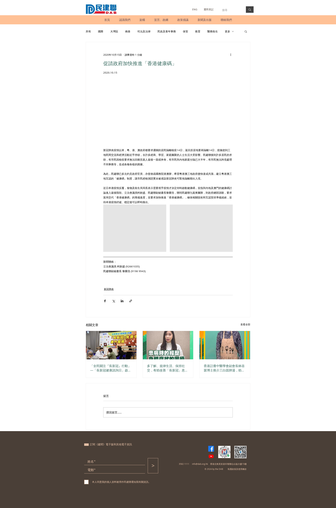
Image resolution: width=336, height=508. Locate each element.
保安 (185, 31)
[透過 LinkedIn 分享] (122, 301)
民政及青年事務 (167, 31)
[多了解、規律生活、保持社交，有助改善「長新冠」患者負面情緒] (168, 345)
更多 (227, 31)
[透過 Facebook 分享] (105, 301)
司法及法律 (143, 31)
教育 (197, 31)
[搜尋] (250, 9)
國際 (100, 31)
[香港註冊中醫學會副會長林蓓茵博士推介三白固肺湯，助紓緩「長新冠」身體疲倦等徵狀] (225, 345)
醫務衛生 (212, 31)
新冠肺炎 (109, 289)
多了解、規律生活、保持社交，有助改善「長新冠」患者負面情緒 (167, 368)
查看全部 (245, 324)
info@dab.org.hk (200, 463)
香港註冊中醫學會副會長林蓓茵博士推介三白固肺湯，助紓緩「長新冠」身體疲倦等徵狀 (224, 368)
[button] (125, 20)
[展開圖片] (134, 228)
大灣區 (114, 31)
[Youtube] (211, 456)
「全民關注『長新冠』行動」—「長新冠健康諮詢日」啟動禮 (110, 368)
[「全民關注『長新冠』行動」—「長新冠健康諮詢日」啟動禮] (111, 345)
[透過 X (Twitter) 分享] (113, 301)
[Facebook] (211, 449)
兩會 (127, 31)
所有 (88, 31)
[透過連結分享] (130, 301)
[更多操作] (231, 55)
